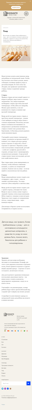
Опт (2, 344)
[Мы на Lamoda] (10, 389)
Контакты (4, 347)
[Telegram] (2, 389)
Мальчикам (4, 356)
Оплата (3, 376)
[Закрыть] (30, 1)
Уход (3, 370)
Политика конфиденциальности (9, 397)
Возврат (4, 373)
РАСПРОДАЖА (5, 359)
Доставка (4, 368)
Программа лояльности (7, 365)
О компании (4, 339)
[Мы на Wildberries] (5, 389)
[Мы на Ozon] (8, 389)
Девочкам (4, 353)
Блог (3, 342)
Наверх (3, 404)
